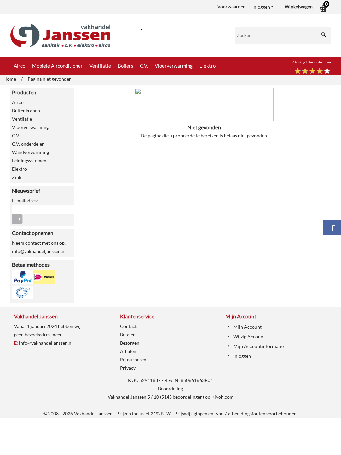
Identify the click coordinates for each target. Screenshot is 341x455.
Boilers (125, 66)
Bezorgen (129, 343)
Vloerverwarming (174, 66)
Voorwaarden (231, 6)
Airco (19, 66)
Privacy (128, 368)
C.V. (144, 66)
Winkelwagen (299, 6)
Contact (128, 326)
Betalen (128, 334)
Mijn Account (247, 327)
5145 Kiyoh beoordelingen (311, 62)
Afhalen (128, 351)
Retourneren (133, 359)
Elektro (207, 66)
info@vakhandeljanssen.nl (46, 343)
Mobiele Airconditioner (57, 66)
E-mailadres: (25, 200)
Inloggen (261, 7)
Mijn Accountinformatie (258, 346)
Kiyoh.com (222, 397)
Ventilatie (100, 66)
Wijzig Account (249, 336)
